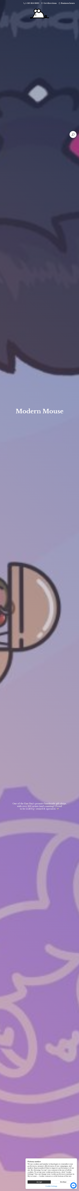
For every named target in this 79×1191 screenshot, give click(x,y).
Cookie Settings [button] (51, 1186)
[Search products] (73, 134)
